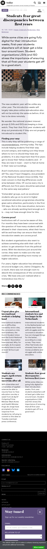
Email (8, 523)
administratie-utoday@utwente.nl (12, 457)
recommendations (10, 144)
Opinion (5, 502)
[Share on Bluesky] (13, 286)
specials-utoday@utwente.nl (10, 462)
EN (39, 10)
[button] (40, 512)
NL (43, 10)
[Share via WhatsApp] (16, 286)
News (5, 10)
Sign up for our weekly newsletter (36, 474)
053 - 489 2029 (8, 447)
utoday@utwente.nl (8, 452)
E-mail (4, 479)
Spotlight (6, 505)
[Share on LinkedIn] (20, 286)
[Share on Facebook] (9, 286)
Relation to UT (6, 486)
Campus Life (7, 507)
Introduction (14, 10)
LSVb (25, 10)
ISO (21, 10)
